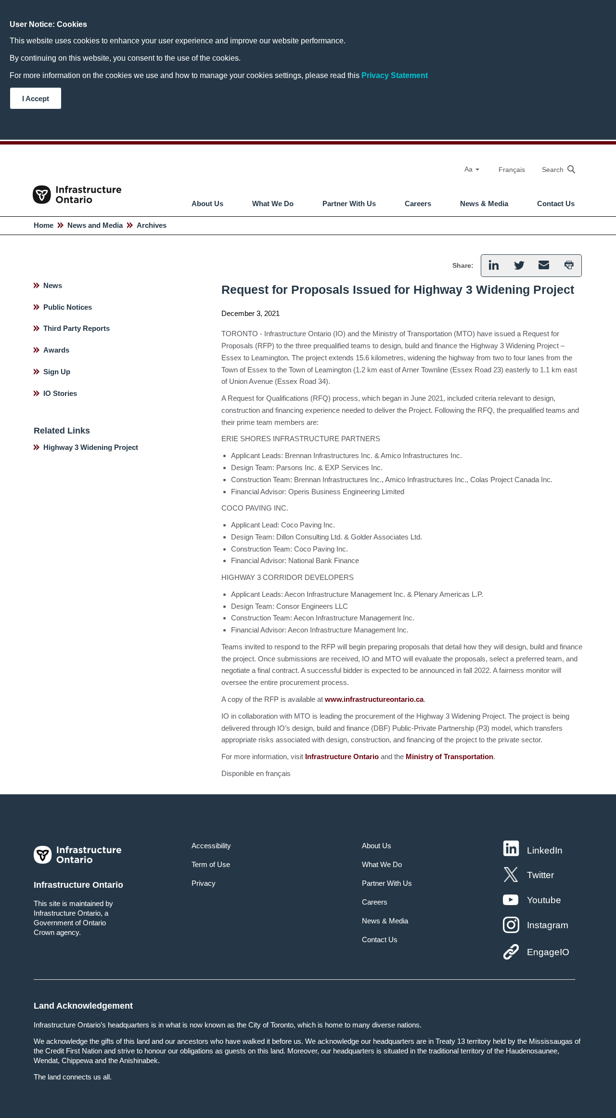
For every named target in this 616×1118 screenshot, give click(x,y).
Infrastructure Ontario (342, 756)
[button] (553, 169)
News (52, 285)
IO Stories (60, 393)
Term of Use (211, 864)
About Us (207, 204)
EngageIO (548, 952)
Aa (469, 169)
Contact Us (556, 204)
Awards (56, 350)
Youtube (544, 900)
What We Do (273, 204)
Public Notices (67, 307)
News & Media (484, 204)
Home (43, 225)
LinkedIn (545, 850)
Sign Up (56, 372)
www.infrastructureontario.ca (374, 699)
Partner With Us (349, 204)
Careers (418, 204)
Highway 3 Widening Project (90, 447)
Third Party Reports (76, 328)
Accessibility (211, 846)
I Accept (35, 98)
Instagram (547, 925)
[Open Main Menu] (315, 178)
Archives (152, 225)
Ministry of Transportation (449, 756)
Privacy (204, 883)
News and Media (95, 225)
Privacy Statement (394, 75)
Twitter (540, 875)
